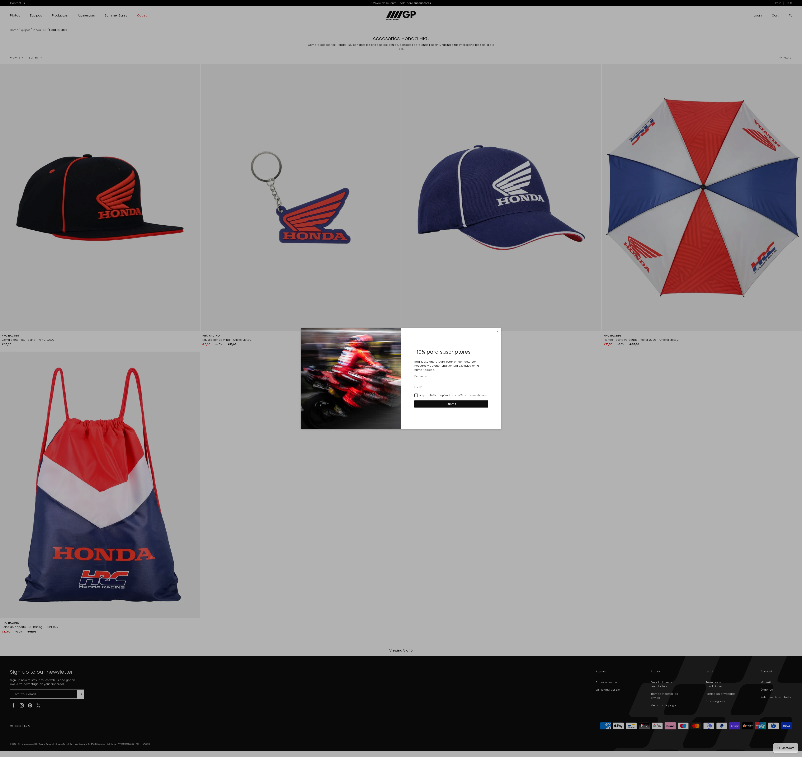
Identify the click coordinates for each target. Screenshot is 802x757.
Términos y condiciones (474, 395)
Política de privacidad (442, 395)
